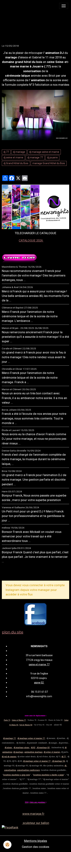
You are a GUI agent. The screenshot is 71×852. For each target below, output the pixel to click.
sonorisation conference (28, 770)
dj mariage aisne (22, 747)
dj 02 (33, 747)
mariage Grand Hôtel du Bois (48, 163)
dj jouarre (52, 157)
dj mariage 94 (58, 761)
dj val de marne (9, 756)
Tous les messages (21, 573)
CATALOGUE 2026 (31, 240)
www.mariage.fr (33, 813)
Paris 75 (7, 720)
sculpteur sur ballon (35, 823)
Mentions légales (35, 841)
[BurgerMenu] (63, 6)
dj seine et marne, (52, 752)
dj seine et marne (13, 157)
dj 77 (6, 151)
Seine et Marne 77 (19, 720)
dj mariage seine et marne (44, 151)
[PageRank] (35, 827)
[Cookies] (7, 845)
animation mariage (33, 752)
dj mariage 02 (43, 747)
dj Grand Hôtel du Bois (15, 163)
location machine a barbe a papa (48, 775)
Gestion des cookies (35, 847)
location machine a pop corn (16, 775)
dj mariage (19, 151)
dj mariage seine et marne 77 (31, 738)
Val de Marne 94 (25, 725)
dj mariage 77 (35, 157)
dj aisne (9, 747)
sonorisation (10, 770)
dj (66, 765)
